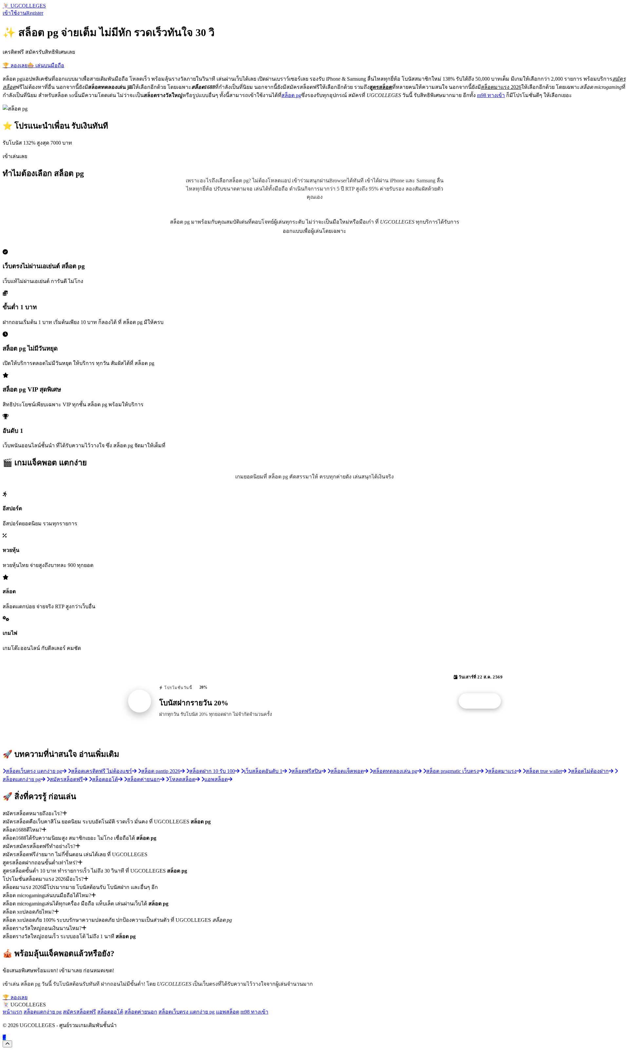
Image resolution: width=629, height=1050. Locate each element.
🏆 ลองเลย (15, 65)
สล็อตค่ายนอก (140, 1012)
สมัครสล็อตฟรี (79, 1012)
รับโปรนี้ (483, 701)
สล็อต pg (291, 95)
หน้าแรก (12, 1012)
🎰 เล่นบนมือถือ (46, 65)
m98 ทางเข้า (491, 95)
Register (34, 13)
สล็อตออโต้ (110, 1012)
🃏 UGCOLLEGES (24, 6)
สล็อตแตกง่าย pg (43, 1012)
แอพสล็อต (227, 1012)
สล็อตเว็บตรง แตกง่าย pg (187, 1012)
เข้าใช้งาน (14, 13)
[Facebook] (4, 1037)
